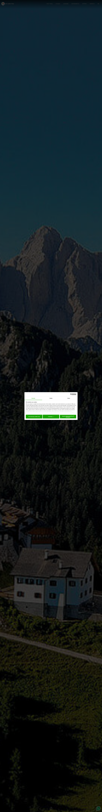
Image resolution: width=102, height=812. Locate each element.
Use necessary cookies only (34, 416)
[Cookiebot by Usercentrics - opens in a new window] (71, 394)
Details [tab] (51, 398)
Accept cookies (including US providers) (68, 417)
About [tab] (68, 398)
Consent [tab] (33, 398)
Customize (50, 416)
